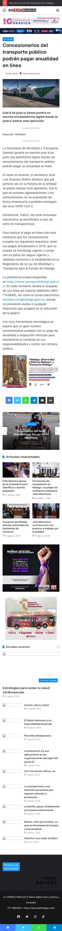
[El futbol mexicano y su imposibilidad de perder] (12, 725)
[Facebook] (9, 400)
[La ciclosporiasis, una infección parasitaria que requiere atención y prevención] (12, 791)
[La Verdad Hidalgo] (22, 10)
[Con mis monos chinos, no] (12, 775)
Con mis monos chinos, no (39, 771)
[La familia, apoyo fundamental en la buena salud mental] (12, 811)
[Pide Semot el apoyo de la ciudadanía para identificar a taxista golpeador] (16, 470)
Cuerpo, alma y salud (36, 704)
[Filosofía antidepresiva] (12, 740)
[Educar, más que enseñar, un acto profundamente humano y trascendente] (12, 826)
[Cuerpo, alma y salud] (12, 709)
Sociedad (8, 39)
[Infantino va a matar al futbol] (12, 843)
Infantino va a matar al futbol (41, 838)
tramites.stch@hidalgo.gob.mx (24, 299)
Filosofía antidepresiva (37, 735)
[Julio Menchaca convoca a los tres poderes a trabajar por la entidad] (45, 511)
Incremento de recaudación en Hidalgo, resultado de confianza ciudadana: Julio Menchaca (45, 487)
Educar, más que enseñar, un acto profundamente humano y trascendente (41, 825)
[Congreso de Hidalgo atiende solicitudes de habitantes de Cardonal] (16, 511)
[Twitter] (17, 400)
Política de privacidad (11, 866)
